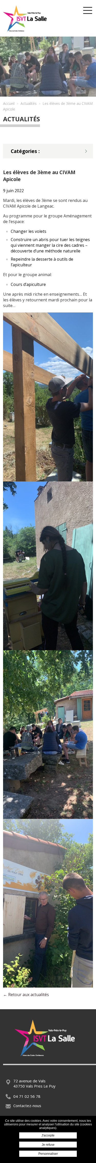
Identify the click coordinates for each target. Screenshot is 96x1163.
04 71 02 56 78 (26, 1096)
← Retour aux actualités (26, 994)
